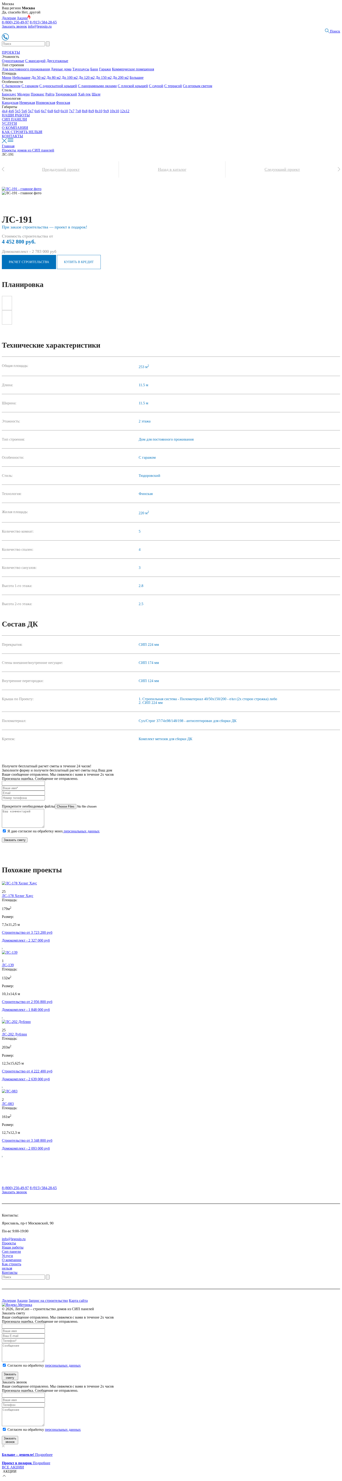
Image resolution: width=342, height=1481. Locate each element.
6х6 (37, 111)
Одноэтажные (13, 61)
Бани (94, 69)
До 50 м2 (38, 77)
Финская (63, 103)
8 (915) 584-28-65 (43, 22)
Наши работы (12, 1247)
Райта (49, 94)
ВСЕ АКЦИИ (13, 1467)
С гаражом (29, 86)
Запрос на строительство (48, 1301)
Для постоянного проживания (26, 69)
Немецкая (27, 103)
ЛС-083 (8, 1104)
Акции (22, 18)
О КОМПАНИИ (15, 128)
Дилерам (9, 18)
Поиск (334, 31)
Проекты (9, 1243)
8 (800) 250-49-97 (15, 22)
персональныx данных (63, 1430)
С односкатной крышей (58, 86)
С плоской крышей (133, 86)
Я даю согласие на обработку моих (53, 831)
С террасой (173, 86)
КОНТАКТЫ (12, 136)
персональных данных (81, 831)
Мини (6, 77)
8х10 (98, 111)
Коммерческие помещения (133, 69)
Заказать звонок (14, 26)
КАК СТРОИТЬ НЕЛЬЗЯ (22, 132)
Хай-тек (84, 94)
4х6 (11, 111)
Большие (137, 77)
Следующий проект (282, 169)
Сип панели (11, 1251)
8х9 (91, 111)
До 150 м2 (104, 77)
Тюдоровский (66, 94)
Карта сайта (78, 1301)
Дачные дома (61, 69)
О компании (11, 1260)
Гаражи (105, 69)
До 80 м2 (54, 77)
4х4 (4, 111)
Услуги (7, 1256)
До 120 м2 (87, 77)
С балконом (11, 86)
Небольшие (21, 77)
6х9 (57, 111)
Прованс (37, 94)
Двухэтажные (57, 61)
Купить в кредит (79, 262)
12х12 (124, 111)
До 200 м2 (121, 77)
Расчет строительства (29, 262)
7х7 (71, 111)
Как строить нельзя (11, 1266)
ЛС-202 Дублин (14, 1034)
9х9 (106, 111)
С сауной (156, 86)
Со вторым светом (197, 86)
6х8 (50, 111)
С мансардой (35, 61)
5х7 (31, 111)
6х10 (64, 111)
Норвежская (45, 103)
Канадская (10, 103)
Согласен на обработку (44, 1365)
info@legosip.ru (40, 26)
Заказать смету (15, 840)
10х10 (114, 111)
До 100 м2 (70, 77)
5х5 (17, 111)
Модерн (23, 94)
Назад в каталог (172, 169)
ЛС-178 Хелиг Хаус (17, 896)
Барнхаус (9, 94)
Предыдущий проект (61, 169)
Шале (96, 94)
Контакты (9, 1272)
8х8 (84, 111)
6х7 (44, 111)
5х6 (24, 111)
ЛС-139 (8, 965)
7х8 (78, 111)
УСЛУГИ (9, 123)
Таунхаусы (80, 69)
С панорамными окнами (97, 86)
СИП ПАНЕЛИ (14, 119)
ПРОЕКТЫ (11, 52)
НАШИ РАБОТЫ (16, 115)
